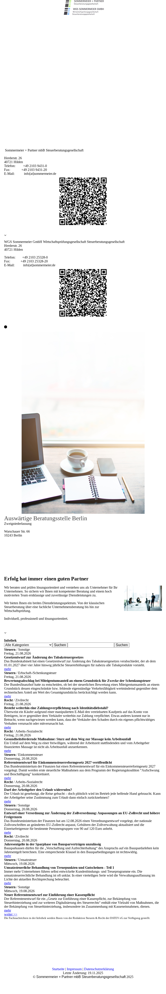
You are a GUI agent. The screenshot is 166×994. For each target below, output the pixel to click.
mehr (7, 669)
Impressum (74, 969)
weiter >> (10, 914)
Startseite (58, 969)
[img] (83, 7)
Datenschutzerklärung (99, 969)
